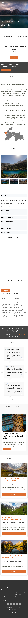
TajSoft (18, 612)
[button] (14, 57)
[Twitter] (14, 604)
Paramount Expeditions (18, 522)
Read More (7, 448)
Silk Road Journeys (17, 561)
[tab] (5, 290)
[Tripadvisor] (20, 604)
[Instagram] (11, 604)
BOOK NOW (6, 70)
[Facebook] (8, 604)
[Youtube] (17, 604)
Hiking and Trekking (11, 21)
